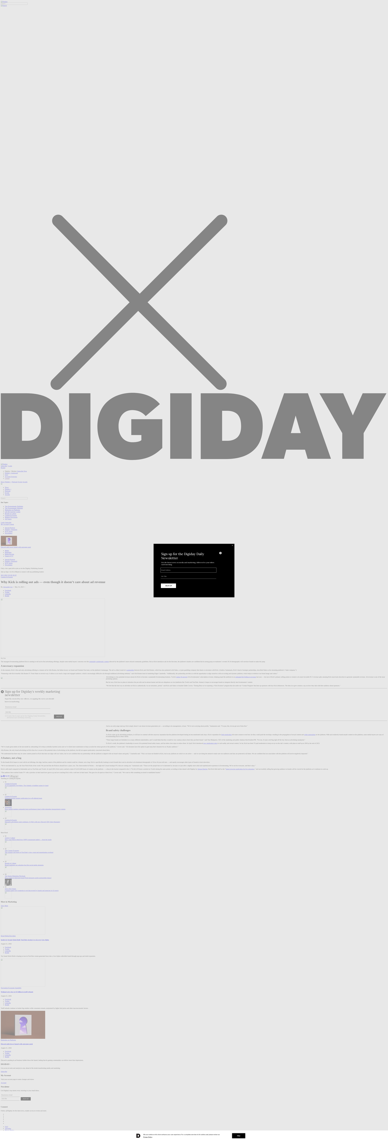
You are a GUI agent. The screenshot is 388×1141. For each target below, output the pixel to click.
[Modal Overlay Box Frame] (194, 570)
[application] (194, 1135)
